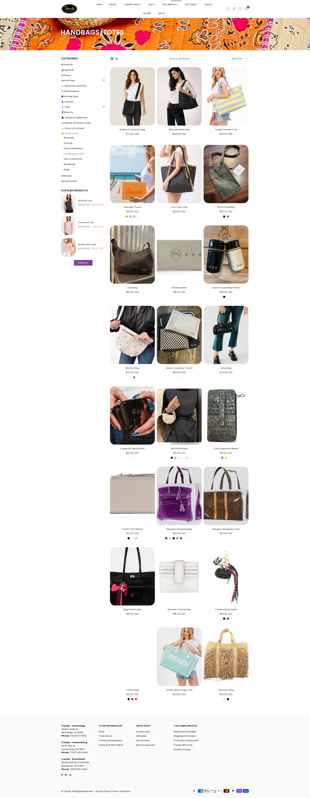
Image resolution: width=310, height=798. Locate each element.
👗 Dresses (67, 101)
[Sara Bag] (132, 254)
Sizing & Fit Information (111, 745)
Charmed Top (85, 222)
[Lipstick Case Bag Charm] (226, 254)
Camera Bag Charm (226, 609)
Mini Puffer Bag (179, 448)
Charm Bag (132, 689)
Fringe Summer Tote (226, 129)
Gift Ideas (190, 4)
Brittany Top (85, 200)
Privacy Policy (103, 791)
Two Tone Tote (179, 207)
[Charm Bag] (132, 657)
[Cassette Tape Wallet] (132, 415)
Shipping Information (185, 735)
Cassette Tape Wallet (132, 448)
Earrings (68, 143)
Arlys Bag (226, 368)
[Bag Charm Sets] (132, 576)
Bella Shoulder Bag (179, 129)
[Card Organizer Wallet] (226, 415)
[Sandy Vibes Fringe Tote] (179, 657)
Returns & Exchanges (185, 731)
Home (99, 4)
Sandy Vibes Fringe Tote (179, 689)
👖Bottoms (67, 112)
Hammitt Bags (132, 4)
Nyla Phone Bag (226, 207)
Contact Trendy (182, 749)
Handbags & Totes (74, 153)
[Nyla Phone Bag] (226, 174)
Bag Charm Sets (132, 609)
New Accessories (145, 745)
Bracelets (69, 137)
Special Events (69, 181)
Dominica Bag (226, 689)
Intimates (66, 175)
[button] (246, 9)
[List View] (116, 59)
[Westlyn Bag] (132, 335)
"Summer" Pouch (132, 207)
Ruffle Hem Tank (87, 244)
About (161, 13)
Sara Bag (132, 287)
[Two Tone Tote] (179, 174)
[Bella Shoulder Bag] (179, 96)
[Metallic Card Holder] (179, 576)
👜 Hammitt (67, 69)
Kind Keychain (179, 287)
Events (208, 4)
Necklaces (69, 164)
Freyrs (112, 4)
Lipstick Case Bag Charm (226, 287)
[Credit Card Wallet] (132, 496)
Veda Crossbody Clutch (179, 368)
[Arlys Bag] (226, 335)
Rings (67, 169)
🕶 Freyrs (66, 75)
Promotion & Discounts (186, 740)
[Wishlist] (240, 9)
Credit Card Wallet (132, 529)
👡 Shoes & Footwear (72, 128)
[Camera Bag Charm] (226, 576)
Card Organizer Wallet (226, 448)
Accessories (143, 731)
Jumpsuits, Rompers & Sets (76, 122)
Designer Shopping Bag (179, 529)
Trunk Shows (105, 735)
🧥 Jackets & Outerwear (74, 117)
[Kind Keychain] (179, 254)
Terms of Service (121, 791)
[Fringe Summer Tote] (226, 96)
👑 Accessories (69, 133)
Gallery (147, 13)
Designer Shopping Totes (226, 529)
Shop (151, 4)
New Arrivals (172, 3)
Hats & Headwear (73, 148)
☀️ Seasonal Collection (73, 85)
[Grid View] (112, 59)
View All (83, 262)
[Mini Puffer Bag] (179, 415)
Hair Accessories (73, 158)
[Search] (228, 9)
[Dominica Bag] (226, 657)
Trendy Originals (70, 91)
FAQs (101, 731)
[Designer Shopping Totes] (226, 496)
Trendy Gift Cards (183, 745)
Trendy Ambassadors (110, 740)
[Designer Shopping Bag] (179, 496)
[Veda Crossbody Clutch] (179, 335)
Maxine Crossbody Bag (132, 129)
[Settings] (234, 9)
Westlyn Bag (132, 368)
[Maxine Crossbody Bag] (132, 96)
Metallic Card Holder (179, 609)
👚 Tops (65, 106)
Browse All (67, 64)
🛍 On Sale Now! (70, 96)
